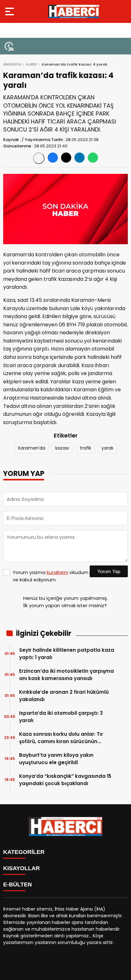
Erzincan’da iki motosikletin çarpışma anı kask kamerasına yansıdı (66, 675)
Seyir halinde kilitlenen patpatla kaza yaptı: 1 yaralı (66, 654)
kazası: (62, 448)
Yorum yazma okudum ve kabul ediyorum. (50, 576)
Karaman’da (31, 448)
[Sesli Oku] (39, 158)
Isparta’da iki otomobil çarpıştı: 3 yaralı (61, 717)
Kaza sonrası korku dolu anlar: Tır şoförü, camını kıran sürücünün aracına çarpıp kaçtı (61, 738)
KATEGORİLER (24, 852)
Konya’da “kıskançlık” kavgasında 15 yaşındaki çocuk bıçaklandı (65, 780)
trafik (85, 448)
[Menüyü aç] (10, 11)
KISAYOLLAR (21, 868)
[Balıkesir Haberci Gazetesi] (73, 11)
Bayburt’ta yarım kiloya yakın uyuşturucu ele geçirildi (56, 759)
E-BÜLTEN (17, 884)
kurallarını (57, 572)
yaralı (107, 448)
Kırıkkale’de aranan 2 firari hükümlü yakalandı (64, 696)
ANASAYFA (12, 64)
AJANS (31, 64)
